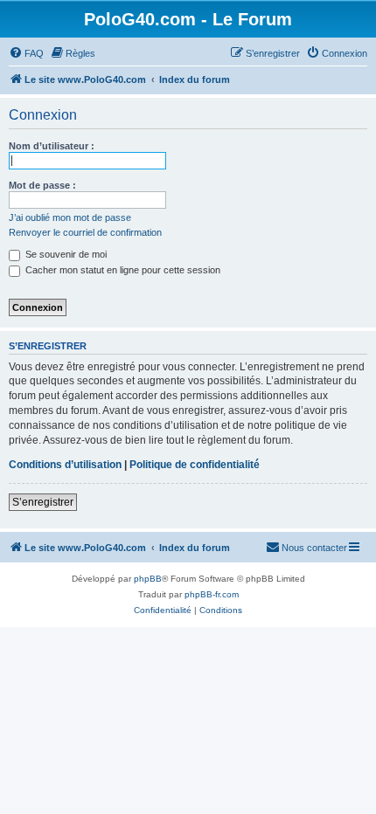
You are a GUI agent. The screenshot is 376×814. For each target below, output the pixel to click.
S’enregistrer (42, 502)
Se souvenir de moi (65, 254)
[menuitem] (26, 53)
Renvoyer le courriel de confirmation (85, 232)
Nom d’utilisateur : (51, 146)
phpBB (148, 578)
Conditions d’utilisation (65, 465)
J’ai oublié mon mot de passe (70, 217)
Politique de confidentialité (194, 465)
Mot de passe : (42, 185)
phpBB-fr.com (212, 594)
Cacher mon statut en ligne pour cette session (121, 270)
